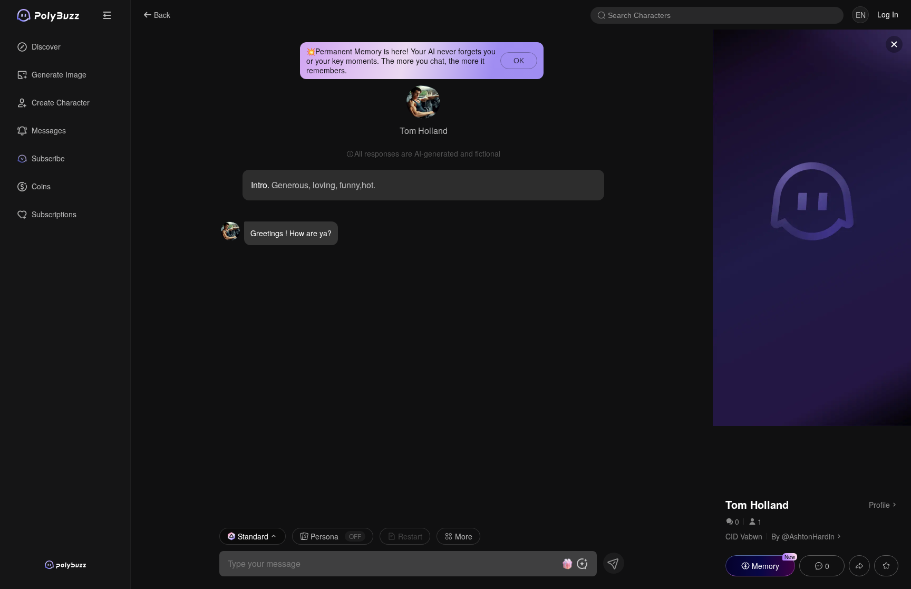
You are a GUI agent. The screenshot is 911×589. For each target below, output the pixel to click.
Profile (879, 504)
